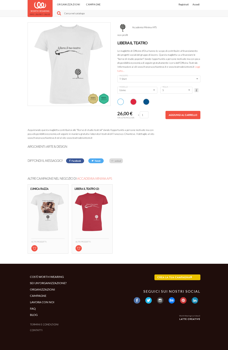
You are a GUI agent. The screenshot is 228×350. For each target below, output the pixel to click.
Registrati (184, 4)
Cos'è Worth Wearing (47, 276)
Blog (34, 314)
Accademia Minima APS (94, 178)
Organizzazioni (68, 4)
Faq (33, 308)
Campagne (93, 4)
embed (117, 160)
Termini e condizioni (44, 324)
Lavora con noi (42, 302)
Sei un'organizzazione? (48, 283)
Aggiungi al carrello (183, 115)
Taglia (165, 87)
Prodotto (123, 75)
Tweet (97, 160)
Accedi (196, 4)
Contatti (36, 330)
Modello (123, 87)
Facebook (76, 160)
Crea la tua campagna (173, 277)
